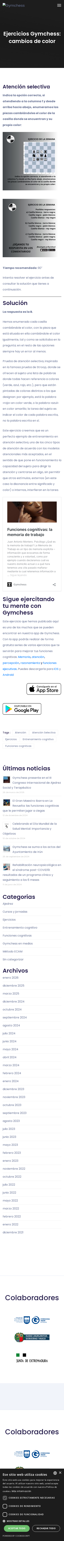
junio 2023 (9, 1137)
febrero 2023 (12, 1153)
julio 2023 (9, 1129)
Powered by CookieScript (16, 1535)
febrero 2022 (12, 1216)
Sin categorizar (13, 959)
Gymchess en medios (18, 943)
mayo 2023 (10, 1145)
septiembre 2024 (15, 1017)
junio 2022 (9, 1193)
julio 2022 (9, 1185)
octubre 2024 (12, 1009)
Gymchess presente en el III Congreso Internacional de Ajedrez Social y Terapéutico (32, 783)
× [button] (60, 1472)
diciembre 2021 (13, 1232)
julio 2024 (9, 1033)
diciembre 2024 (14, 1002)
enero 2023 (10, 1161)
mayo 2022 (10, 1201)
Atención (20, 732)
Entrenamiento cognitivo (38, 739)
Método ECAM (12, 951)
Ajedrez (8, 904)
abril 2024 (10, 1057)
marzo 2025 (11, 994)
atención (38, 657)
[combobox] (55, 1473)
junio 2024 (10, 1041)
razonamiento (30, 663)
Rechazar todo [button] (46, 1528)
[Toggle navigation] (59, 5)
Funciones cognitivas (18, 746)
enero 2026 (10, 978)
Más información (21, 1491)
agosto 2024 (11, 1025)
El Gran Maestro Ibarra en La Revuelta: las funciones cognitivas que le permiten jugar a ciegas (31, 806)
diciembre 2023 (13, 1089)
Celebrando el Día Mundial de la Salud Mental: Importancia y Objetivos (30, 829)
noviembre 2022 (14, 1169)
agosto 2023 (11, 1121)
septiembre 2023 (14, 1113)
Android (8, 675)
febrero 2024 (12, 1073)
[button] (32, 1521)
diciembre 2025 (13, 986)
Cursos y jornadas (15, 912)
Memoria (24, 657)
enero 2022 (10, 1224)
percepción (11, 663)
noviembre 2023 (14, 1097)
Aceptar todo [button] (17, 1528)
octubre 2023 (12, 1105)
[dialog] (32, 1505)
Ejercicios (11, 739)
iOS (56, 669)
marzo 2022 (11, 1208)
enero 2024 (11, 1081)
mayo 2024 (10, 1049)
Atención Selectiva (43, 732)
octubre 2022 (12, 1177)
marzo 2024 (11, 1065)
